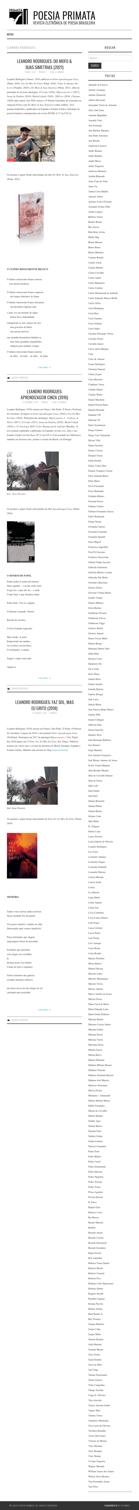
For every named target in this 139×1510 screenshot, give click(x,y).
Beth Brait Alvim (96, 232)
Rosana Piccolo (95, 1303)
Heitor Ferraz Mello (97, 638)
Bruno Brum (94, 247)
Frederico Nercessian (98, 557)
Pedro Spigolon (95, 1176)
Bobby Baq (93, 237)
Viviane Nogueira (96, 1461)
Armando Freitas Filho (99, 206)
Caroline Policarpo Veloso (100, 333)
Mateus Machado (96, 1060)
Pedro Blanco (94, 1156)
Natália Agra (94, 1120)
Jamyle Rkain (94, 704)
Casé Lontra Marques (98, 348)
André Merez (94, 161)
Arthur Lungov (95, 211)
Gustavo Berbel (95, 628)
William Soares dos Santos (101, 1471)
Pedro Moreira (95, 1171)
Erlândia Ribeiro (96, 496)
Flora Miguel (94, 541)
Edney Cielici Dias (97, 465)
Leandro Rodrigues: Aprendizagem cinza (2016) (44, 394)
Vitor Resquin (95, 1451)
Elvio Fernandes (96, 486)
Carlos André (94, 277)
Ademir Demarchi (97, 95)
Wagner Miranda (96, 1466)
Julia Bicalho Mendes (98, 770)
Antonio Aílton (95, 196)
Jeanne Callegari (96, 719)
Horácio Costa (95, 658)
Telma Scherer (95, 1380)
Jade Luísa (93, 699)
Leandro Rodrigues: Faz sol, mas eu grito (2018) (44, 705)
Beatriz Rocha (95, 221)
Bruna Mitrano (95, 242)
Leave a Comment (57, 72)
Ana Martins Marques (98, 130)
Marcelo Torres (95, 983)
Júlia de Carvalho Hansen (100, 775)
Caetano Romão (95, 257)
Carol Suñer (94, 328)
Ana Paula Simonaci (98, 135)
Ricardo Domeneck (97, 1242)
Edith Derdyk (94, 460)
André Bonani (95, 150)
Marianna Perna (95, 1044)
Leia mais (44, 367)
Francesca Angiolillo (98, 547)
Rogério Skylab (95, 1293)
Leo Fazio (93, 851)
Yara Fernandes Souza (99, 1481)
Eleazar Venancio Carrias (100, 470)
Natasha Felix (94, 1131)
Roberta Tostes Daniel (98, 1263)
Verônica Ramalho (97, 1430)
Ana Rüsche (94, 140)
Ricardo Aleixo (95, 1232)
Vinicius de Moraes (97, 1440)
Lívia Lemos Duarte (98, 917)
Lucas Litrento (95, 927)
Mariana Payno (95, 1034)
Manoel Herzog (95, 968)
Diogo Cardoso (95, 430)
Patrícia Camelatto (97, 1146)
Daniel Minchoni (96, 399)
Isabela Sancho (95, 684)
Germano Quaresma (97, 582)
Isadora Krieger (95, 694)
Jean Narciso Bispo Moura (100, 709)
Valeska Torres (95, 1415)
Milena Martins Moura (99, 1100)
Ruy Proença (94, 1319)
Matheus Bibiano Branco (100, 1065)
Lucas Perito (94, 933)
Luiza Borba (94, 948)
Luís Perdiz (93, 938)
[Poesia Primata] (60, 16)
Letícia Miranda (96, 877)
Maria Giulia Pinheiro (98, 1014)
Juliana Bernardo (96, 800)
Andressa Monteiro (97, 171)
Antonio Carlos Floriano (100, 201)
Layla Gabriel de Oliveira (100, 841)
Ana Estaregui (95, 125)
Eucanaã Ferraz (95, 501)
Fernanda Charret (96, 526)
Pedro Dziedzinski (97, 1166)
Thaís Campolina (96, 1385)
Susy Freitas (94, 1354)
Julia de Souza (95, 780)
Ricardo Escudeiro (97, 1247)
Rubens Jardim (95, 1308)
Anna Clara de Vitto (98, 181)
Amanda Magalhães (97, 115)
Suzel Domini (95, 1359)
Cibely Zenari (95, 374)
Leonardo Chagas (96, 861)
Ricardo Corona (95, 1237)
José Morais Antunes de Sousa (102, 760)
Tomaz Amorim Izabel (99, 1405)
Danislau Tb (94, 420)
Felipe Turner (94, 521)
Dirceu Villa (94, 440)
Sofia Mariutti (95, 1344)
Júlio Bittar (93, 821)
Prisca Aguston (95, 1192)
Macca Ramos (95, 963)
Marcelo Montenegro (98, 978)
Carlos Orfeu (94, 303)
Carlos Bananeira (96, 282)
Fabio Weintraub (96, 516)
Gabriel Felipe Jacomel (99, 562)
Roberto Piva (94, 1278)
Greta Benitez (94, 607)
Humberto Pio (95, 663)
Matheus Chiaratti (96, 1070)
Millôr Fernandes (96, 1105)
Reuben (91, 1227)
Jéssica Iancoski (95, 729)
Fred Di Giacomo (96, 552)
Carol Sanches (95, 318)
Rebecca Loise (95, 1212)
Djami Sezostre (95, 445)
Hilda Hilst (93, 653)
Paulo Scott (93, 1151)
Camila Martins (95, 267)
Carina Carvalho (96, 272)
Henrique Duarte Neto (99, 648)
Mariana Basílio (95, 1019)
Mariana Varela (95, 1039)
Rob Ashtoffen (95, 1258)
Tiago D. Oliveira (96, 1395)
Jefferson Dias (95, 724)
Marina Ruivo (95, 1054)
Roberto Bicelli (95, 1268)
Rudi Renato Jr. (95, 1313)
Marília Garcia (95, 1049)
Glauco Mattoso (95, 602)
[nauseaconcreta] (60, 750)
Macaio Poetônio (96, 958)
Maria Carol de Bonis (98, 1004)
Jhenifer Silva (95, 734)
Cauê (90, 354)
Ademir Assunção (96, 89)
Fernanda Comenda (97, 531)
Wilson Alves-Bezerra (98, 1476)
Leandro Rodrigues (19, 377)
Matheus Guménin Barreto (101, 1075)
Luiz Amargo (94, 943)
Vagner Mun (94, 1410)
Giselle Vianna (95, 597)
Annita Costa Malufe (98, 191)
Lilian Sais (93, 907)
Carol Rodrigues (96, 308)
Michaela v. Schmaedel (99, 1095)
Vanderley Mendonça (98, 1420)
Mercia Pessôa (95, 1090)
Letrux (91, 887)
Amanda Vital (95, 120)
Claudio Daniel (95, 389)
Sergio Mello (94, 1334)
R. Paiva (92, 1202)
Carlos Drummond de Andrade (103, 293)
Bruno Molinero (96, 252)
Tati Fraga (93, 1369)
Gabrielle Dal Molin (98, 577)
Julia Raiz (93, 795)
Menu (10, 34)
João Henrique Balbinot (99, 740)
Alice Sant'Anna (96, 110)
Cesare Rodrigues (96, 364)
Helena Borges (95, 643)
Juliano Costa (94, 816)
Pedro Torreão (95, 1181)
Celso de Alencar (96, 359)
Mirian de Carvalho (97, 1110)
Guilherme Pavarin (97, 613)
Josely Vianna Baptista (99, 765)
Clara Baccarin (95, 379)
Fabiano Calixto (96, 506)
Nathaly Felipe (95, 1136)
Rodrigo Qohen (95, 1288)
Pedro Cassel (94, 1161)
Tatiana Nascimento (97, 1374)
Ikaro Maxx (94, 674)
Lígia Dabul (94, 897)
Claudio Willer (95, 394)
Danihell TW (94, 414)
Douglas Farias (95, 455)
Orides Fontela (95, 1141)
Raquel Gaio (94, 1207)
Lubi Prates (93, 922)
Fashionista (111, 1505)
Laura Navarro (95, 836)
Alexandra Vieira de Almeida (102, 105)
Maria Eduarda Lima (98, 1009)
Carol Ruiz (93, 313)
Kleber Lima (94, 831)
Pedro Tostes (94, 1186)
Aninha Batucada (96, 176)
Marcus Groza (95, 999)
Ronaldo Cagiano (96, 1298)
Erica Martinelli (96, 491)
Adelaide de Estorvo (98, 84)
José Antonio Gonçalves (99, 755)
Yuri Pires (93, 1486)
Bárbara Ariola (95, 216)
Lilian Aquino (95, 902)
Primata (42, 72)
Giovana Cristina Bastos (99, 592)
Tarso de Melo (95, 1364)
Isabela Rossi (94, 679)
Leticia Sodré (94, 882)
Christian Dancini (96, 369)
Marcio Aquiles (95, 988)
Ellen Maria (94, 481)
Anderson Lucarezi (97, 145)
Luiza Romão (94, 953)
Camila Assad (94, 262)
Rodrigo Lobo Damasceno (100, 1283)
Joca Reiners (94, 745)
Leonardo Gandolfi (97, 867)
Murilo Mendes (95, 1115)
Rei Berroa (93, 1217)
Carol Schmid (95, 323)
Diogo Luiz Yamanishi (99, 435)
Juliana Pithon (95, 806)
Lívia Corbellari (96, 912)
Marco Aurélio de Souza (100, 993)
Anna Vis (92, 186)
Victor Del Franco (97, 1435)
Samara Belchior (96, 1324)
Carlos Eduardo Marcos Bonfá (102, 298)
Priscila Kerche (95, 1197)
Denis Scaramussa (96, 425)
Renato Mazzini (95, 1222)
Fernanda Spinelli (96, 536)
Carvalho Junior (96, 343)
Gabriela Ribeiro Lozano (100, 572)
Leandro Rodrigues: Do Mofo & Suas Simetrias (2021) (44, 64)
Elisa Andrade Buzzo (98, 475)
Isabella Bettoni (95, 689)
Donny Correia (95, 450)
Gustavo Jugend (95, 633)
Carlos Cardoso (95, 288)
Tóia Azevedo (95, 1400)
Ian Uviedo (93, 668)
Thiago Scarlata (95, 1390)
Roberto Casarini (96, 1273)
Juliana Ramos (95, 811)
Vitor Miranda (95, 1446)
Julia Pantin (94, 790)
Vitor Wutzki (94, 1456)
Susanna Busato (95, 1349)
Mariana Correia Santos (99, 1024)
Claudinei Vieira (96, 384)
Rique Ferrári (94, 1253)
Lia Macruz (93, 892)
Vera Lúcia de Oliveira (99, 1425)
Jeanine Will (94, 714)
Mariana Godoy (95, 1029)
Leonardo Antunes (97, 856)
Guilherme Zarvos (97, 618)
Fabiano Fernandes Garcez (101, 511)
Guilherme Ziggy (96, 623)
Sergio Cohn (94, 1329)
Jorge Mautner (95, 750)
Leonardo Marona (96, 872)
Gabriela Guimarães (97, 567)
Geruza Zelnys (95, 587)
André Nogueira (96, 166)
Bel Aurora (93, 227)
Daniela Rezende (96, 409)
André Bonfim (95, 155)
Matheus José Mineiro (98, 1080)
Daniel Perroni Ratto (98, 404)
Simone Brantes (95, 1339)
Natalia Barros (95, 1126)
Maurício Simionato (97, 1085)
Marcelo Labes (95, 973)
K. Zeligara (93, 826)
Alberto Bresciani (96, 100)
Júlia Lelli (93, 785)
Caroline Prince (95, 338)
